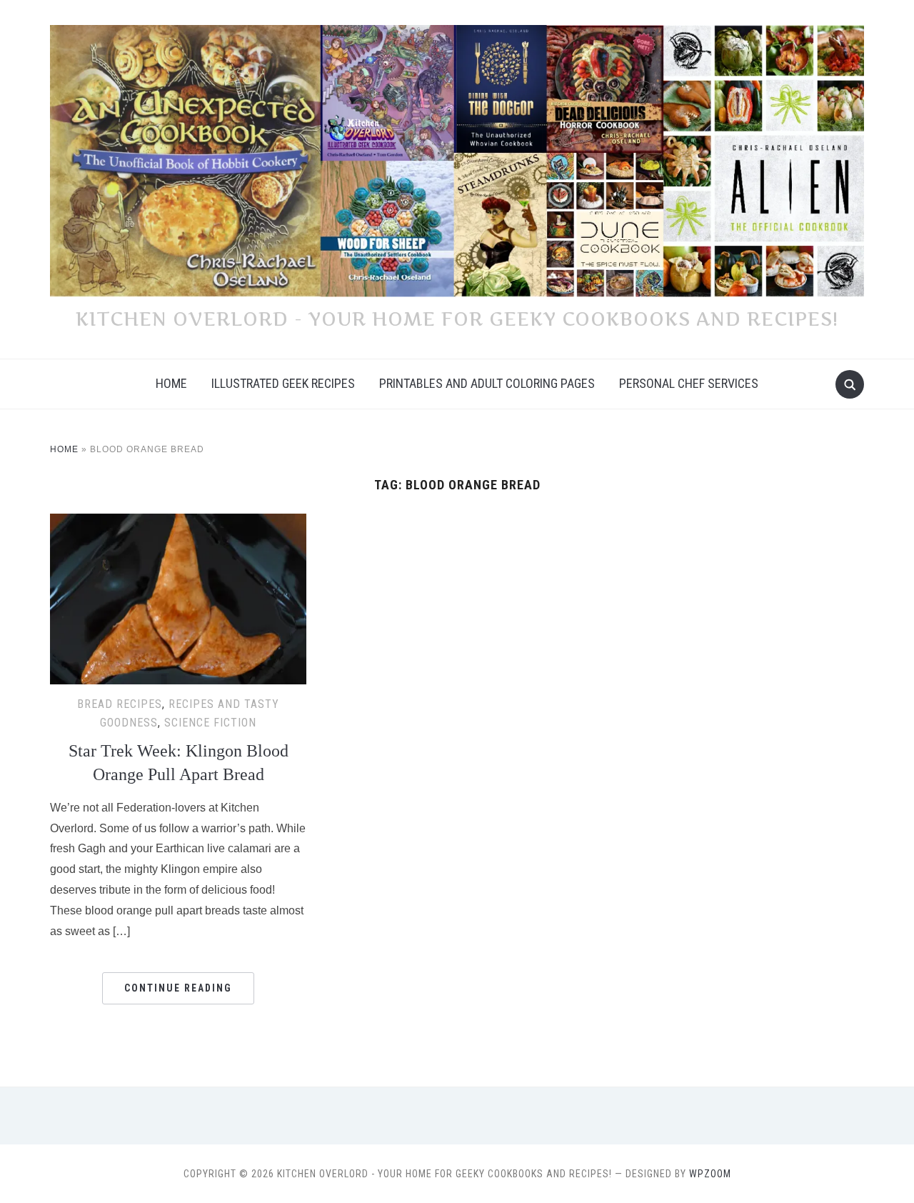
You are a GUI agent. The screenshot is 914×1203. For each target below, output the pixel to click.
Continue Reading (178, 988)
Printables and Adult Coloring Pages (487, 383)
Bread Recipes (119, 704)
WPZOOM (710, 1173)
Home (171, 383)
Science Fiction (210, 722)
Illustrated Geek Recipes (283, 383)
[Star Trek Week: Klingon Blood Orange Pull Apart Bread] (178, 522)
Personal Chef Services (688, 383)
